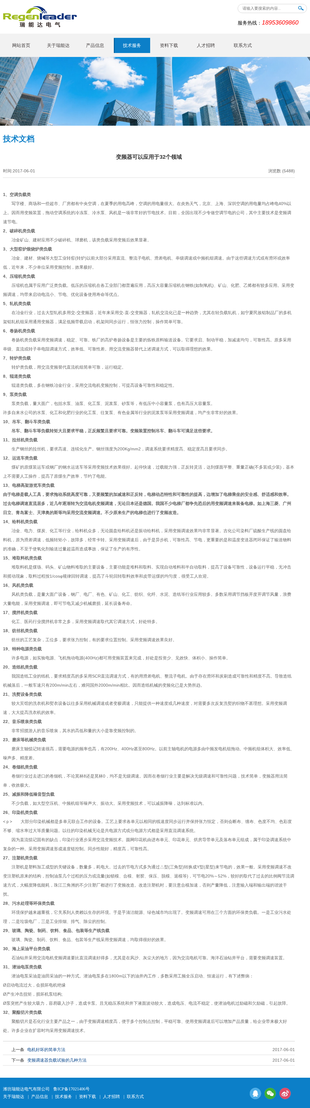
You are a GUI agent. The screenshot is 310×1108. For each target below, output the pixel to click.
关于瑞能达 (58, 45)
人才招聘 (206, 45)
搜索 (301, 9)
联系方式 (243, 45)
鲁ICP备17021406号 (71, 1089)
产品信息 (95, 45)
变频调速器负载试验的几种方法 (57, 1060)
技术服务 (132, 45)
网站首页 (21, 45)
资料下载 (169, 45)
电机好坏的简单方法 (46, 1049)
